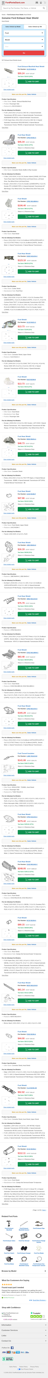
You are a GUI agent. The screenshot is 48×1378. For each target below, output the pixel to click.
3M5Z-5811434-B (32, 599)
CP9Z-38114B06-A (32, 201)
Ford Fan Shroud (24, 1241)
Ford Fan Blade (39, 1253)
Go (24, 53)
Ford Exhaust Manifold (9, 1229)
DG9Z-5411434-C (32, 256)
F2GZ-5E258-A (31, 1034)
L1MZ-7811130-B (32, 756)
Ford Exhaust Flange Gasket (38, 1241)
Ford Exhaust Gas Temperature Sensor (38, 1264)
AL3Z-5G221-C (31, 322)
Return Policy (23, 1367)
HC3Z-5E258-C (31, 1149)
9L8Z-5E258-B (31, 379)
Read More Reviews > (39, 1300)
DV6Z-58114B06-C (32, 652)
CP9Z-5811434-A (32, 709)
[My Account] (41, 2)
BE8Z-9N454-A (31, 439)
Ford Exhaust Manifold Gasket (24, 1229)
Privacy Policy (34, 1367)
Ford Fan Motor (9, 1264)
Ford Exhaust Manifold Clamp (24, 1264)
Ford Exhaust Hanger (24, 1253)
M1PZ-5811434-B (32, 985)
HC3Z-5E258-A (31, 920)
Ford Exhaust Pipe (39, 1228)
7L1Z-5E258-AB (32, 1088)
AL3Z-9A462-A (31, 69)
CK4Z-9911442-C (32, 864)
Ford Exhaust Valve (9, 1241)
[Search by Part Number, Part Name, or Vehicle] (44, 8)
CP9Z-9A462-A (31, 138)
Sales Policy (13, 1367)
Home (3, 14)
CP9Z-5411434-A (32, 817)
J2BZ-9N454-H (31, 545)
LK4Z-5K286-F (31, 494)
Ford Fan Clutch (9, 1253)
